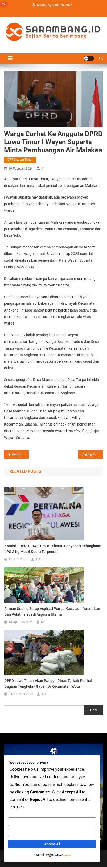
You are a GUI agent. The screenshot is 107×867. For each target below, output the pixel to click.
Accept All (52, 844)
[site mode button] (89, 58)
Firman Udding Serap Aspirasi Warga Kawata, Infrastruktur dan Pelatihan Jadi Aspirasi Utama (52, 612)
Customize (52, 822)
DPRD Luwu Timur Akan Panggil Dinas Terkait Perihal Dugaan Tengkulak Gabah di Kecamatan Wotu (48, 684)
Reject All (52, 833)
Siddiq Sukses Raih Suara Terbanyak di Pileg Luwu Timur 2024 (92, 455)
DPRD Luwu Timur (20, 160)
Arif (44, 168)
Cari (93, 710)
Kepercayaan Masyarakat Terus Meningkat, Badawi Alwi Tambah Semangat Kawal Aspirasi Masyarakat (20, 455)
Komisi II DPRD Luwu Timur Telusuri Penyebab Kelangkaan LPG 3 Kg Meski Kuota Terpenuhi (52, 549)
